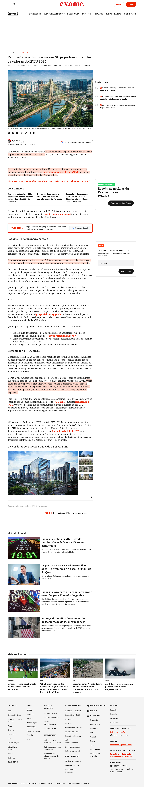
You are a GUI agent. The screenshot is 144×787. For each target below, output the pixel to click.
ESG (9, 738)
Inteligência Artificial (12, 748)
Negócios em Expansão (70, 771)
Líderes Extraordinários (71, 741)
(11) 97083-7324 (121, 766)
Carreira (11, 730)
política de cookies (39, 783)
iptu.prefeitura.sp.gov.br (48, 314)
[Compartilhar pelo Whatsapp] (9, 133)
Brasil (10, 726)
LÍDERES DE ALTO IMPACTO (15, 720)
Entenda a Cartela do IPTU (66, 431)
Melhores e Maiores (73, 761)
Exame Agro (32, 722)
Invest (13, 13)
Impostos (42, 506)
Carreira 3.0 (95, 724)
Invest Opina (73, 14)
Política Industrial (72, 751)
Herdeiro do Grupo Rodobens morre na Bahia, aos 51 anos (117, 89)
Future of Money (33, 731)
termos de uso (25, 783)
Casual (29, 710)
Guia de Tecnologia (52, 717)
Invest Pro (86, 14)
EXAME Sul (69, 719)
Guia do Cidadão (50, 713)
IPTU (34, 506)
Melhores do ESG (72, 765)
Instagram (114, 718)
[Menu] (9, 4)
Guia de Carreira (50, 728)
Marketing (31, 714)
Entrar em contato (117, 732)
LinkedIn (113, 714)
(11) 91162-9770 (121, 735)
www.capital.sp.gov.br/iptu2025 (61, 172)
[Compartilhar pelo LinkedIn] (17, 133)
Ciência (30, 735)
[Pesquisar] (14, 4)
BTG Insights (35, 14)
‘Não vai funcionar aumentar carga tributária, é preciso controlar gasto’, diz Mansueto (49, 196)
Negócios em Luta (72, 747)
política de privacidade (56, 783)
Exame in (94, 720)
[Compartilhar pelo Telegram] (21, 133)
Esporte (30, 718)
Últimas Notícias (14, 715)
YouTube (113, 710)
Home (9, 53)
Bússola (68, 723)
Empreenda (95, 749)
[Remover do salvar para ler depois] (34, 133)
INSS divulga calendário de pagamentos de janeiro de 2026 (117, 106)
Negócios (11, 758)
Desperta (94, 728)
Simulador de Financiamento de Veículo (51, 756)
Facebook (114, 722)
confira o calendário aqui (57, 214)
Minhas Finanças (113, 14)
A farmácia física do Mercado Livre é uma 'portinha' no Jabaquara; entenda (118, 97)
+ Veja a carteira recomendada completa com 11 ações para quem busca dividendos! (49, 181)
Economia (11, 734)
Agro (92, 745)
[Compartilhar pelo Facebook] (13, 133)
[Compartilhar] (91, 497)
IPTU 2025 (59, 401)
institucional (13, 783)
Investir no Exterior (73, 736)
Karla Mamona (16, 140)
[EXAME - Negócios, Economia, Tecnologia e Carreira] (72, 4)
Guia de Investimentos (54, 14)
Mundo (29, 706)
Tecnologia (31, 727)
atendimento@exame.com (121, 745)
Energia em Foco (72, 732)
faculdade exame (98, 706)
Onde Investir (130, 14)
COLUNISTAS (13, 762)
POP (28, 739)
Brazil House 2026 (72, 715)
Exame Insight (13, 743)
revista (93, 711)
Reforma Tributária (73, 711)
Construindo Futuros (73, 728)
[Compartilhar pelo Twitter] (25, 133)
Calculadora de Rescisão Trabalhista (52, 741)
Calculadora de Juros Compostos (52, 748)
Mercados (98, 14)
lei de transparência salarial (78, 783)
